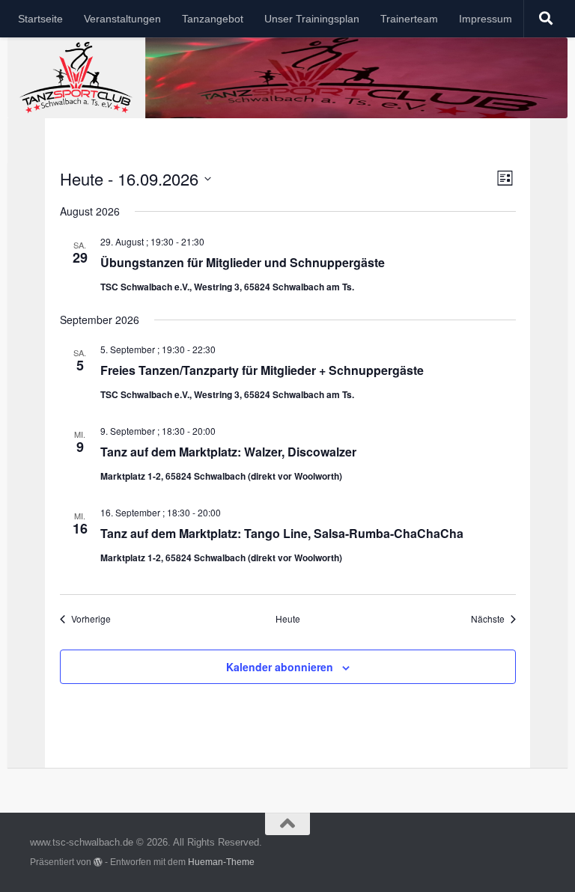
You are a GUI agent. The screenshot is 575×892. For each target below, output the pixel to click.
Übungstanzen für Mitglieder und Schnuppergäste (242, 262)
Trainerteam (409, 19)
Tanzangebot (212, 19)
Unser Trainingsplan (311, 19)
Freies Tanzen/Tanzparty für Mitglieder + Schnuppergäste (262, 370)
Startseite (40, 19)
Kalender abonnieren (279, 666)
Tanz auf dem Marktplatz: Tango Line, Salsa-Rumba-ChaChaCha (281, 533)
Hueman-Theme (221, 862)
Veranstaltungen (122, 19)
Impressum (485, 19)
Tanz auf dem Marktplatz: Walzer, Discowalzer (228, 451)
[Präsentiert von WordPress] (98, 862)
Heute (288, 619)
